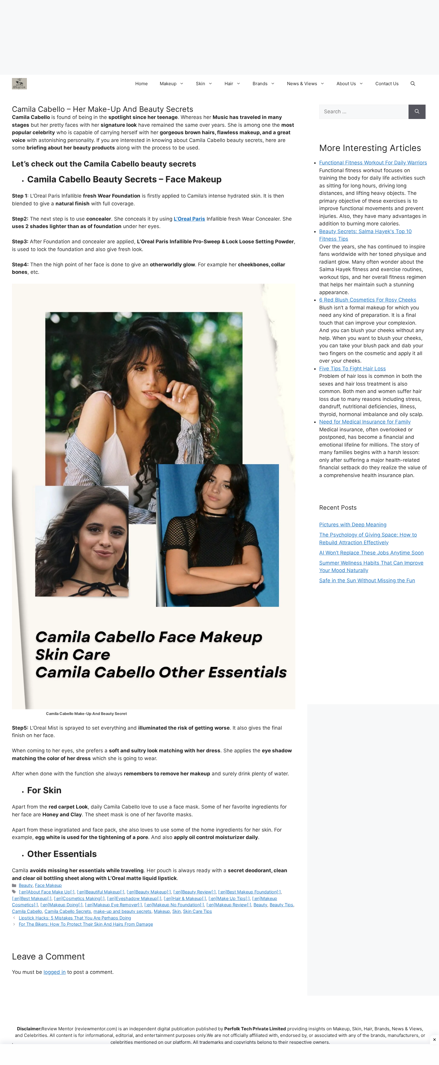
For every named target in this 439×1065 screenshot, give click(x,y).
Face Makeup (48, 885)
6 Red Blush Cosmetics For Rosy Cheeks (367, 300)
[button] (413, 84)
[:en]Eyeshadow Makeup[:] (134, 898)
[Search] (417, 112)
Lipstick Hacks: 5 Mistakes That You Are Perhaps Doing (75, 917)
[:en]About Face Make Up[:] (46, 891)
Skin (200, 83)
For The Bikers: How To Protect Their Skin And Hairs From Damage (86, 924)
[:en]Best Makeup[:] (31, 898)
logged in (55, 972)
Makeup (168, 83)
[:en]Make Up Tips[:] (229, 898)
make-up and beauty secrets (122, 911)
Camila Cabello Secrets (67, 911)
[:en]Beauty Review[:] (194, 891)
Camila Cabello (27, 911)
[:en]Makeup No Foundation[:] (174, 904)
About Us (346, 83)
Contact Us (387, 83)
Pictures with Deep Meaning (352, 525)
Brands (260, 83)
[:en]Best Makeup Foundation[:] (249, 891)
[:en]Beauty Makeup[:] (149, 891)
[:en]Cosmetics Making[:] (79, 898)
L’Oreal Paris (189, 219)
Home (141, 83)
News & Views (302, 83)
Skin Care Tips (197, 911)
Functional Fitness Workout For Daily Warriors (373, 163)
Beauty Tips (281, 904)
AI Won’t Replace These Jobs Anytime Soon (371, 553)
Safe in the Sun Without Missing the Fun (367, 580)
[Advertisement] (373, 650)
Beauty (26, 885)
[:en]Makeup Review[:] (228, 904)
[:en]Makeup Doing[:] (61, 904)
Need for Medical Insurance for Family (365, 422)
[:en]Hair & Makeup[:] (185, 898)
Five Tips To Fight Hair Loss (352, 369)
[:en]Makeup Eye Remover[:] (113, 904)
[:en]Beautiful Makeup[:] (100, 891)
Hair (229, 83)
